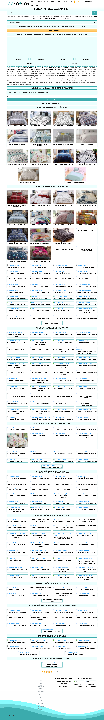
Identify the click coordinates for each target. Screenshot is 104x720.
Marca (53, 1)
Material (46, 1)
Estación (66, 1)
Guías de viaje (34, 5)
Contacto (63, 686)
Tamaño (59, 1)
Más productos (87, 1)
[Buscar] (94, 13)
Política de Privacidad (63, 679)
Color (31, 1)
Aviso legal (63, 684)
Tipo (72, 1)
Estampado (39, 1)
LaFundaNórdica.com (52, 99)
